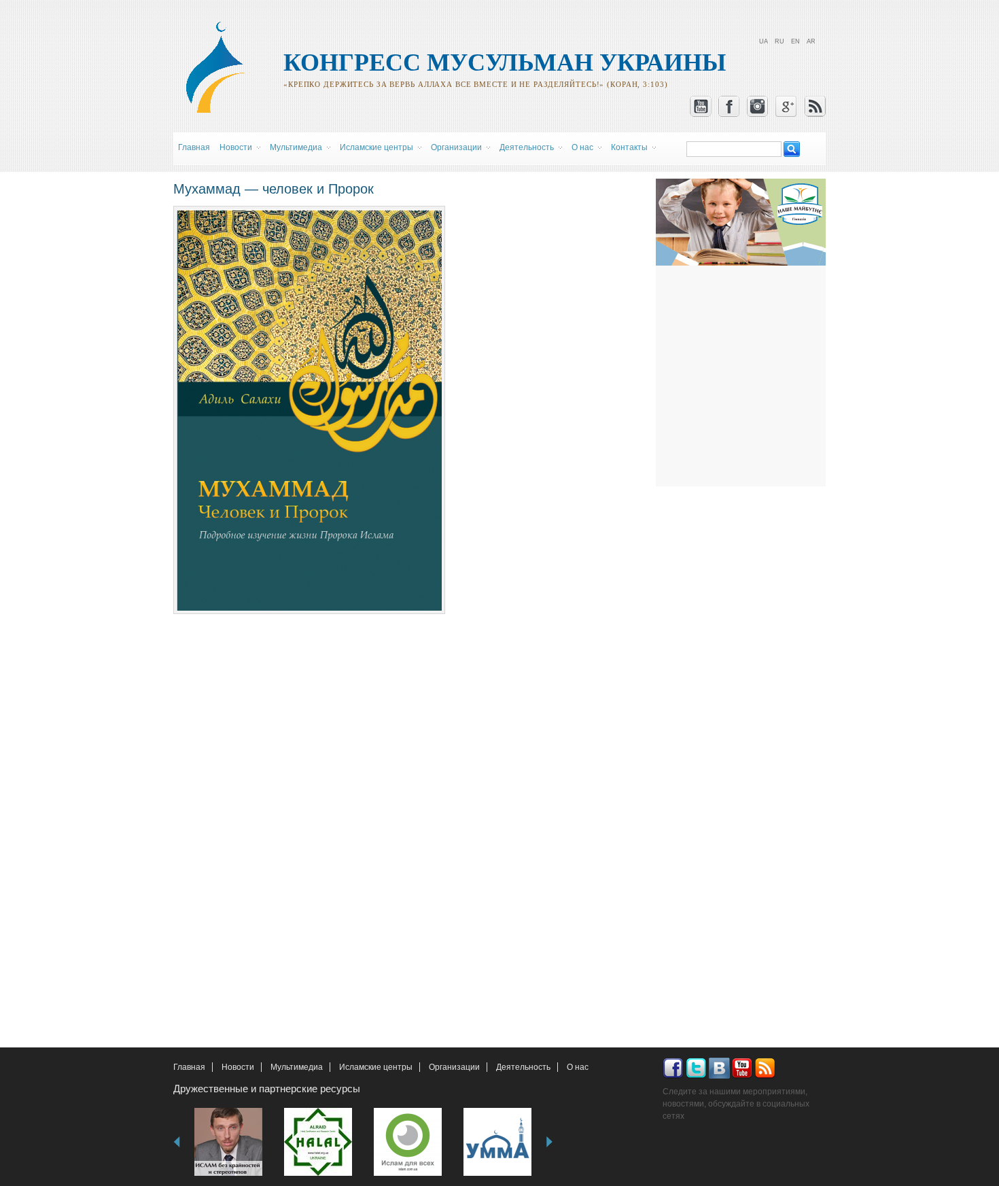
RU (779, 41)
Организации (454, 1067)
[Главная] (221, 110)
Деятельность (523, 1067)
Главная (194, 147)
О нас (578, 1067)
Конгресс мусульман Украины (504, 62)
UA (763, 41)
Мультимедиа (296, 1067)
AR (811, 41)
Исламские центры (376, 1067)
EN (795, 41)
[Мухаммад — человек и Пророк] (309, 608)
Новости (238, 1067)
